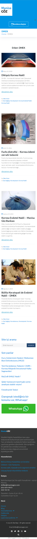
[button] (35, 20)
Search (31, 345)
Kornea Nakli (5, 103)
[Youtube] (25, 531)
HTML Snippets (11, 538)
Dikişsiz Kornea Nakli (13, 75)
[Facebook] (18, 531)
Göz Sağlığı (6, 101)
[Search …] (18, 534)
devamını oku (7, 91)
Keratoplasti (14, 101)
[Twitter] (15, 531)
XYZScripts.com (25, 538)
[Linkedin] (12, 531)
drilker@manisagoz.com (10, 485)
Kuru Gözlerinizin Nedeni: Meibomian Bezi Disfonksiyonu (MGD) (17, 359)
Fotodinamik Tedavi (9, 389)
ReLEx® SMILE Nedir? (11, 376)
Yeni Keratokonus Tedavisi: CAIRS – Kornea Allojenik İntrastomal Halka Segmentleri (16, 368)
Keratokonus (14, 321)
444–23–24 (5, 490)
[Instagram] (22, 531)
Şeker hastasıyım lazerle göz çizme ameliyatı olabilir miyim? (15, 383)
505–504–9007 (6, 487)
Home (3, 34)
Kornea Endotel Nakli (25, 101)
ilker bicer (6, 98)
